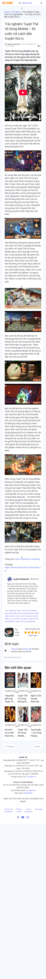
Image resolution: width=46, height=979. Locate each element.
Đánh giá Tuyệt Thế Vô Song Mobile (23, 611)
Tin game (16, 12)
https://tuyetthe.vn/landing (27, 559)
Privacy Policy (19, 810)
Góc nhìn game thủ (28, 44)
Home (7, 12)
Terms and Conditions (8, 810)
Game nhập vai (26, 616)
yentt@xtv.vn (31, 790)
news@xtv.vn (31, 777)
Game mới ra (15, 616)
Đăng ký (14, 649)
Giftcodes (38, 809)
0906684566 (28, 793)
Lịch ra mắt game (28, 810)
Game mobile (23, 613)
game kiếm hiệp (11, 613)
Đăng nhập (27, 3)
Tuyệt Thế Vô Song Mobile (25, 622)
